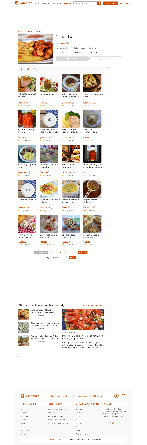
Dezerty (44, 241)
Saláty (43, 102)
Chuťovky (22, 137)
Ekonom (79, 416)
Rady (22, 427)
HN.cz (78, 413)
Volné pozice (53, 427)
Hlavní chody (24, 102)
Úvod (22, 409)
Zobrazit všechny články (92, 305)
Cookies (51, 413)
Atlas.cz (62, 439)
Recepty (37, 3)
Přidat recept (112, 3)
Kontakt (23, 434)
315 (75, 252)
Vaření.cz (21, 31)
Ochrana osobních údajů (57, 420)
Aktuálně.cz (80, 409)
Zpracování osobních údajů (58, 423)
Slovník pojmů (26, 430)
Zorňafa (66, 43)
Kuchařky (67, 3)
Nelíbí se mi (107, 58)
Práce (78, 430)
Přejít (72, 258)
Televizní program (82, 434)
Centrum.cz (51, 439)
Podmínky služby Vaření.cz (58, 409)
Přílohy (65, 241)
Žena (77, 420)
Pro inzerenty (81, 396)
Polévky (65, 207)
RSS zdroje (97, 396)
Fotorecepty (56, 3)
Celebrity (79, 427)
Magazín (46, 3)
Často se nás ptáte (61, 396)
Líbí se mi (73, 58)
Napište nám (115, 423)
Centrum (79, 423)
